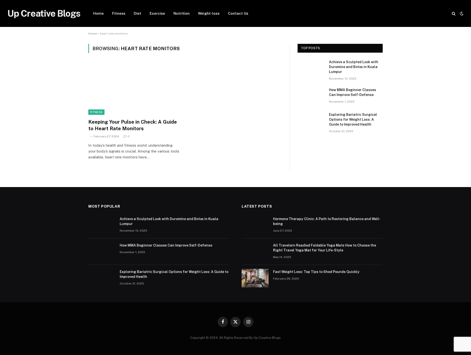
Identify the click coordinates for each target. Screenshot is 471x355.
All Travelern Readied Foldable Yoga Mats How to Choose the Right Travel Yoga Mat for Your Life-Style (324, 247)
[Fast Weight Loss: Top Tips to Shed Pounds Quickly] (255, 278)
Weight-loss (209, 13)
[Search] (454, 13)
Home (98, 13)
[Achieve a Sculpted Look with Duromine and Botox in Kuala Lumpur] (311, 68)
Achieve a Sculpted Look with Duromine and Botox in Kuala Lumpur (353, 67)
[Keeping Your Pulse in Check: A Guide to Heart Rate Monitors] (134, 89)
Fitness (118, 13)
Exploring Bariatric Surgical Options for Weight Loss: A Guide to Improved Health (353, 119)
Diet (137, 13)
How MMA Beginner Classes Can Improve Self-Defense (352, 92)
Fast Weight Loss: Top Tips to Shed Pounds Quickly (316, 272)
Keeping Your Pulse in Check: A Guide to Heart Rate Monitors (132, 125)
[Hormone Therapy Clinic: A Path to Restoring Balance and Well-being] (255, 225)
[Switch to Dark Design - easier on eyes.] (461, 13)
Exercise (157, 13)
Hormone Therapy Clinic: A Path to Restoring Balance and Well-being (326, 221)
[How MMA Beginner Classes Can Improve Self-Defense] (311, 96)
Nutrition (181, 13)
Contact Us (238, 13)
